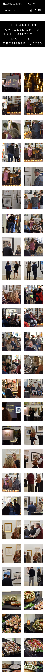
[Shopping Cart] (34, 4)
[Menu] (39, 4)
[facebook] (35, 10)
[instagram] (31, 10)
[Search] (29, 4)
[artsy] (39, 10)
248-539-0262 (9, 11)
